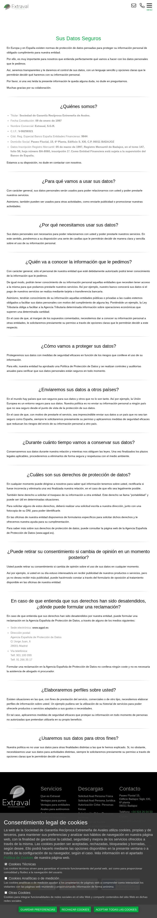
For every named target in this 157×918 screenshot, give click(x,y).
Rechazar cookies (75, 909)
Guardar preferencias (37, 909)
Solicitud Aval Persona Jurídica (96, 800)
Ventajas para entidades (55, 804)
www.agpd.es (45, 532)
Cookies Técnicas (22, 864)
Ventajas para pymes (53, 800)
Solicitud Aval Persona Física (95, 796)
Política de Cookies (18, 858)
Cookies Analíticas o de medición (34, 878)
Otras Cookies (19, 893)
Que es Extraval (50, 796)
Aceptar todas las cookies (116, 909)
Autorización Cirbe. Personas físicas (95, 806)
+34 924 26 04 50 (142, 811)
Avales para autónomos (55, 809)
